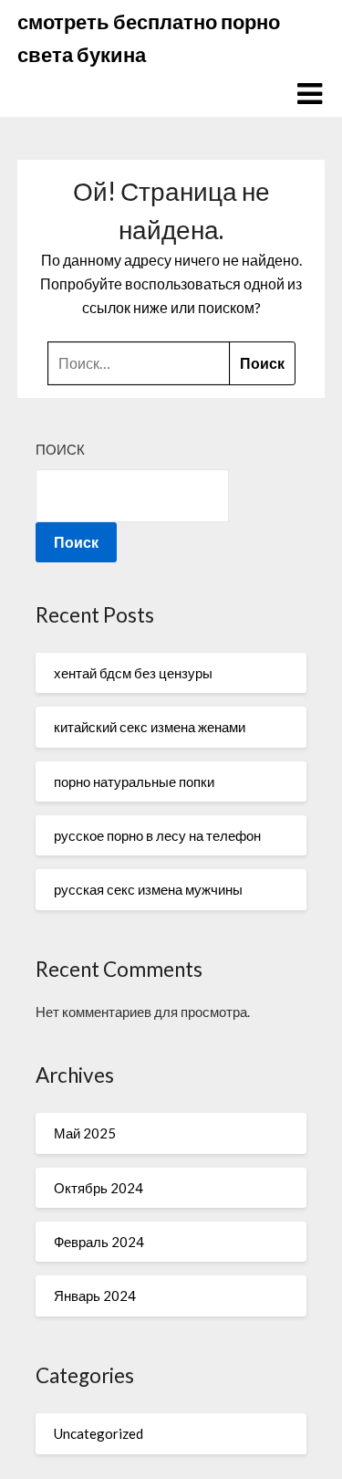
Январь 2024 (95, 1295)
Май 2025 (85, 1133)
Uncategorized (98, 1433)
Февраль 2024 (99, 1241)
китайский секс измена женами (149, 727)
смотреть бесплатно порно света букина (148, 38)
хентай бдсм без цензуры (133, 673)
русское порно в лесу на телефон (157, 835)
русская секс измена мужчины (148, 889)
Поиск (60, 449)
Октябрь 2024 (98, 1188)
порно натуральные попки (134, 781)
